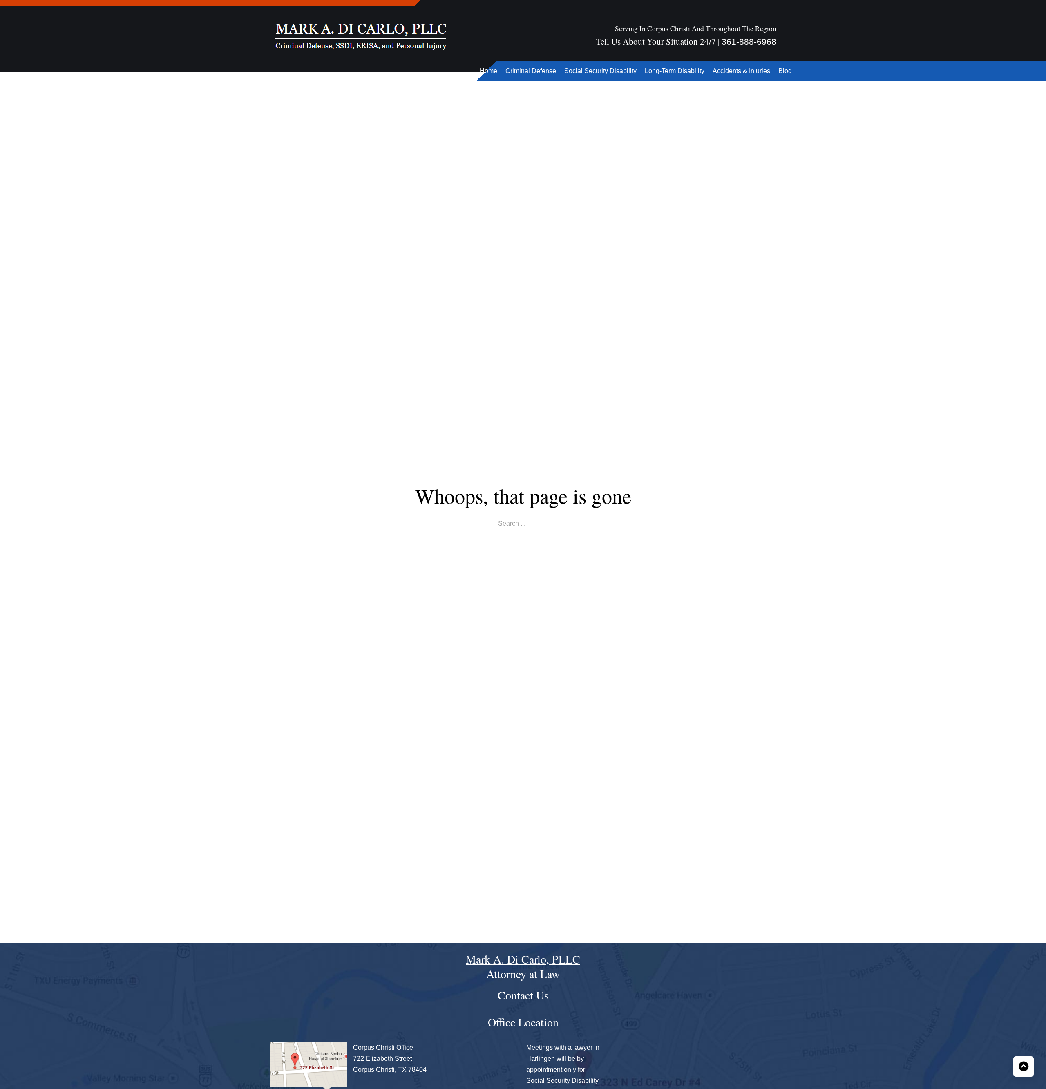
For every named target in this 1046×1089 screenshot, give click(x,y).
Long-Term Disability (674, 70)
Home (488, 70)
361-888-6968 (749, 41)
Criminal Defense (530, 70)
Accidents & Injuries (741, 70)
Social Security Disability (600, 70)
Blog (785, 70)
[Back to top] (1023, 1066)
